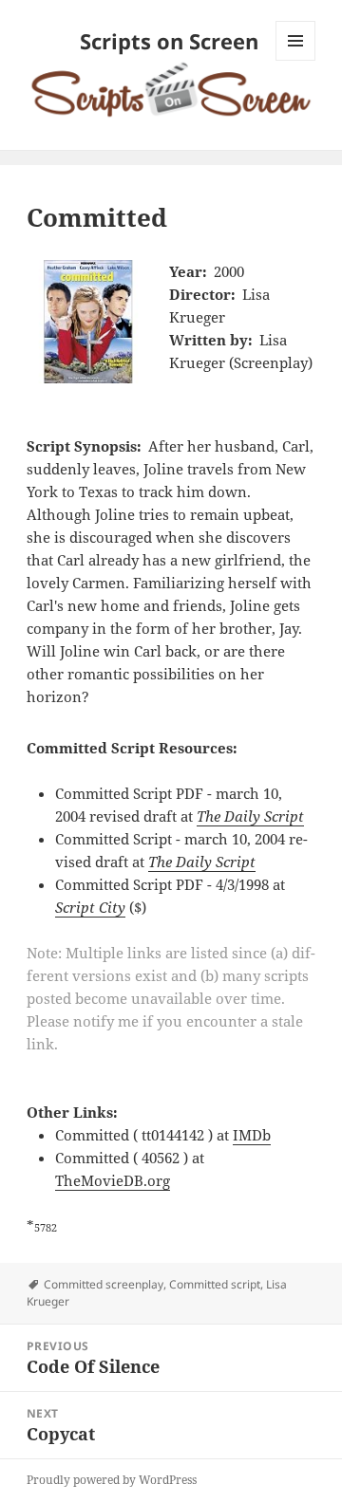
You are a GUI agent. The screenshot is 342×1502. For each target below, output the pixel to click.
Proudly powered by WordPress (112, 1480)
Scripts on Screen (169, 41)
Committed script (214, 1284)
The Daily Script (250, 816)
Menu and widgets (295, 60)
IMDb (252, 1134)
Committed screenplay (103, 1284)
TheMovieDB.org (112, 1180)
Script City (90, 907)
